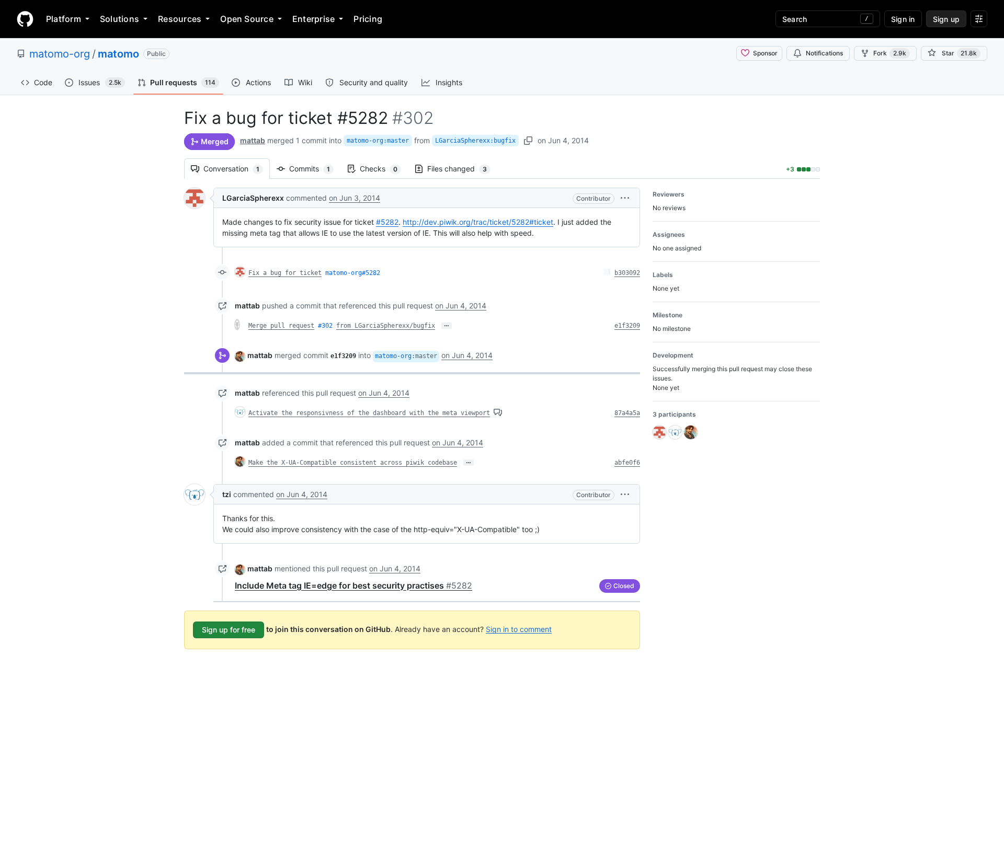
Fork (889, 53)
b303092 (627, 273)
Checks (384, 168)
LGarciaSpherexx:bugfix (475, 140)
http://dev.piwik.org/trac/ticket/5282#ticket (478, 221)
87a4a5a (627, 413)
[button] (625, 198)
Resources (179, 19)
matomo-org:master (378, 140)
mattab (252, 140)
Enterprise (313, 19)
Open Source (246, 19)
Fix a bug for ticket (285, 273)
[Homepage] (25, 18)
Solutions (119, 19)
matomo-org (59, 54)
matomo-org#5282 (352, 273)
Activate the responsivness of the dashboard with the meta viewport (369, 413)
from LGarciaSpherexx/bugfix (385, 325)
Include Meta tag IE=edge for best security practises (353, 585)
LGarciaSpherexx (253, 197)
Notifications (824, 53)
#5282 (387, 221)
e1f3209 (627, 325)
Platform (63, 19)
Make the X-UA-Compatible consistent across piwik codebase (352, 462)
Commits (314, 168)
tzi (226, 494)
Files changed (462, 168)
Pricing (367, 19)
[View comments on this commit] (498, 412)
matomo (118, 54)
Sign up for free (228, 629)
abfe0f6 (627, 462)
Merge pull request (281, 325)
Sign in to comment (519, 628)
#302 (325, 325)
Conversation (236, 168)
